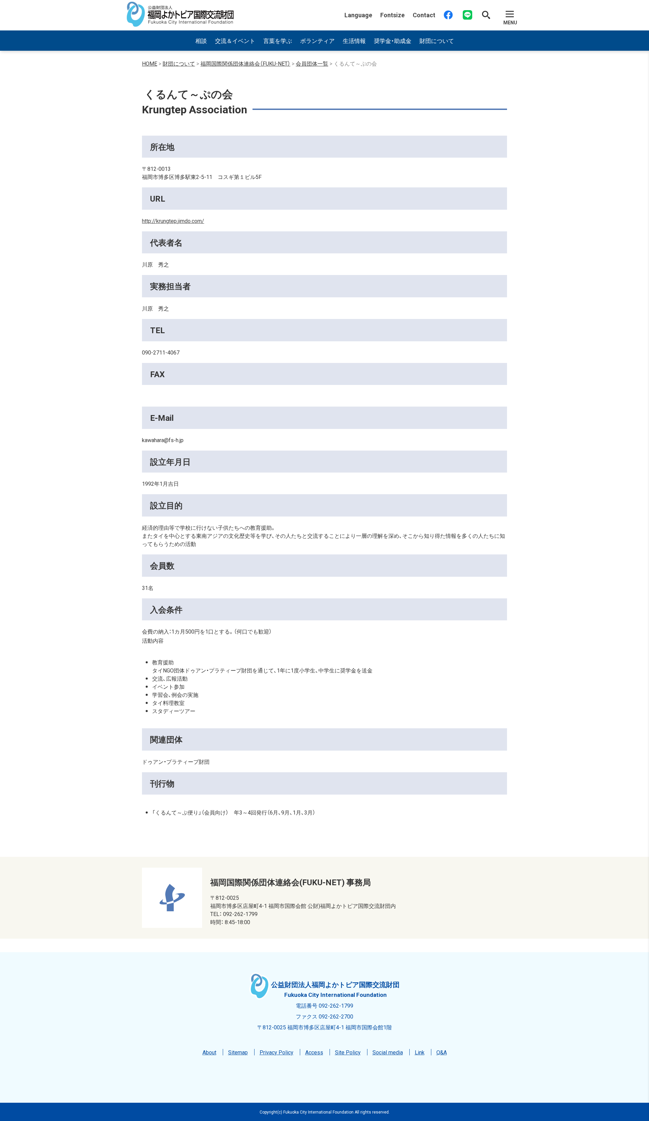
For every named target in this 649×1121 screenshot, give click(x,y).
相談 (201, 40)
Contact (424, 15)
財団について (436, 40)
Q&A (441, 1052)
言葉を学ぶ (277, 40)
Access (314, 1052)
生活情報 (354, 40)
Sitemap (238, 1052)
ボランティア (317, 40)
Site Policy (348, 1052)
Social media (387, 1052)
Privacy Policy (276, 1052)
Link (420, 1052)
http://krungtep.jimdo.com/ (173, 220)
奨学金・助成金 (392, 40)
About (209, 1052)
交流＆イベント (235, 40)
